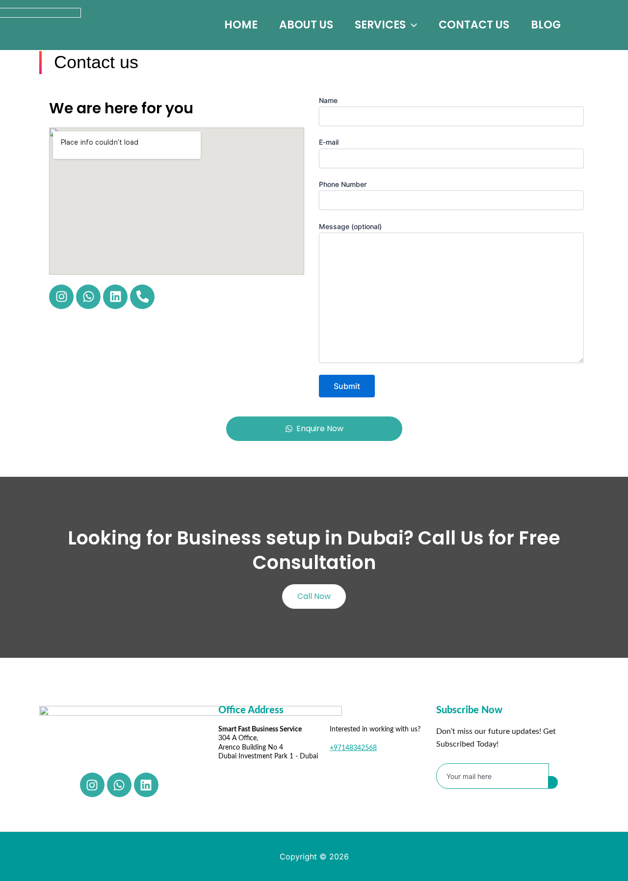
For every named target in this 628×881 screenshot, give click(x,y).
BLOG (546, 24)
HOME (241, 24)
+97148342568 (353, 748)
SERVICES (380, 24)
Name (328, 100)
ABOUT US (306, 24)
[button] (411, 25)
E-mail (329, 142)
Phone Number (342, 184)
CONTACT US (474, 24)
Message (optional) (350, 226)
